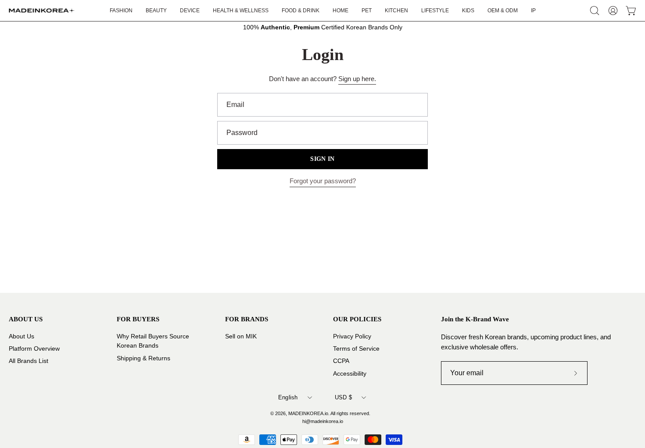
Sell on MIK (241, 336)
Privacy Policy (352, 336)
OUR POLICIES (357, 319)
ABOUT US (26, 319)
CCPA (341, 361)
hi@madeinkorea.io (322, 421)
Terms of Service (356, 348)
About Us (21, 336)
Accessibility (349, 373)
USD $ (343, 397)
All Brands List (28, 361)
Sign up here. (357, 78)
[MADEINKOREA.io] (42, 10)
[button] (435, 10)
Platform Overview (34, 348)
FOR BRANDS (246, 319)
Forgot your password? (323, 181)
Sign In (322, 159)
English (288, 397)
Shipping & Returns (143, 358)
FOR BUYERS (138, 319)
